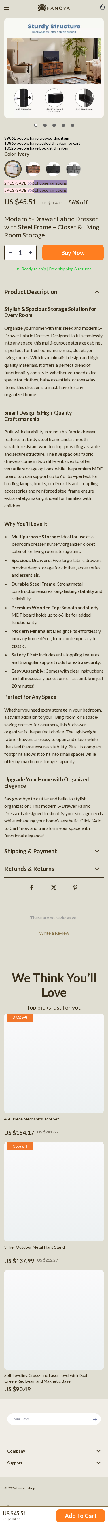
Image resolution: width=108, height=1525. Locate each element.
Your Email (21, 1418)
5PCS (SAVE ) (19, 190)
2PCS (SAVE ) (19, 182)
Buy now (73, 252)
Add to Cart (81, 1515)
